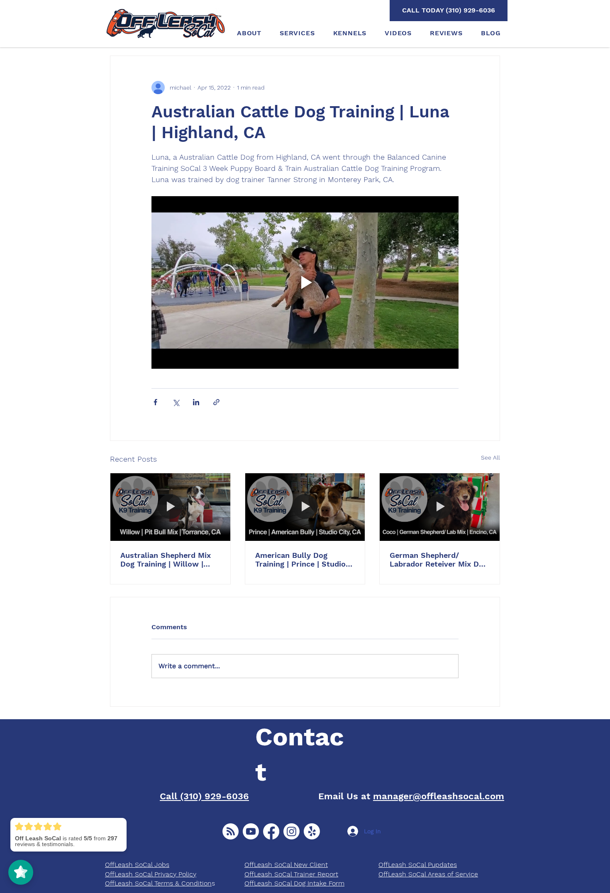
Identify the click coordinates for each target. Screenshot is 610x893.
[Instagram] (291, 831)
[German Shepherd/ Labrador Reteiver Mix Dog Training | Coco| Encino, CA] (440, 506)
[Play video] (305, 282)
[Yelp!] (312, 831)
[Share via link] (216, 402)
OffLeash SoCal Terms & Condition (158, 883)
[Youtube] (251, 831)
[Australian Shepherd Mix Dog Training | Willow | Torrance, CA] (170, 506)
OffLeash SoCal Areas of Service (428, 874)
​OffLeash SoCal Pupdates (417, 865)
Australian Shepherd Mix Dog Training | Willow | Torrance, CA (165, 559)
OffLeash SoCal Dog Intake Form (294, 883)
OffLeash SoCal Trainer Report (291, 874)
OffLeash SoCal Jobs (137, 865)
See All (490, 457)
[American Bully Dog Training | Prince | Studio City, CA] (305, 506)
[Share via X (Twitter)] (176, 402)
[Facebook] (271, 831)
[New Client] (230, 831)
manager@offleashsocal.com (438, 796)
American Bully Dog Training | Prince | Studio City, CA (300, 559)
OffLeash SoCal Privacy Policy (150, 874)
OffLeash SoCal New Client (286, 865)
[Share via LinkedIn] (196, 402)
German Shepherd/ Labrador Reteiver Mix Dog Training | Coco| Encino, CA (439, 559)
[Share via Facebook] (155, 402)
